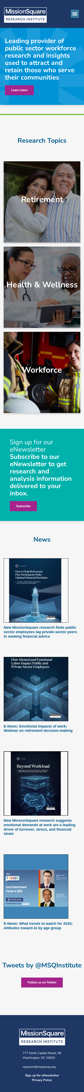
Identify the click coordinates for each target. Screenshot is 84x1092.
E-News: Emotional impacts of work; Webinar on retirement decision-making (38, 728)
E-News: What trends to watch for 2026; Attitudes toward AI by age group (38, 926)
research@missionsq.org (39, 1067)
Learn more (19, 90)
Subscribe (23, 506)
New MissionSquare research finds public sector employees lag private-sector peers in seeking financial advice (40, 631)
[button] (75, 14)
